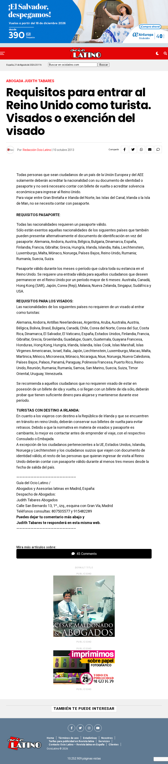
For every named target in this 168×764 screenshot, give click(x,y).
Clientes (114, 744)
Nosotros (107, 738)
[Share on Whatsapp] (141, 149)
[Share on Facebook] (124, 149)
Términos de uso (68, 738)
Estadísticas (90, 738)
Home (50, 738)
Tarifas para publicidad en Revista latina (71, 741)
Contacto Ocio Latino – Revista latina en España (76, 744)
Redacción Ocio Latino (37, 149)
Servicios (104, 741)
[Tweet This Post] (133, 149)
